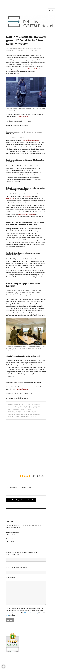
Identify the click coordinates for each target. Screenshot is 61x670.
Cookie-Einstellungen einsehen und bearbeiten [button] (21, 500)
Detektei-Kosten (33, 69)
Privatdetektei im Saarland (30, 140)
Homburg (27, 196)
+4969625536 (10, 541)
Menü (51, 10)
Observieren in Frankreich (26, 214)
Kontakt (9, 521)
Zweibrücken (10, 198)
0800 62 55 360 (11, 534)
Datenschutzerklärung (31, 613)
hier (7, 615)
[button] (3, 666)
